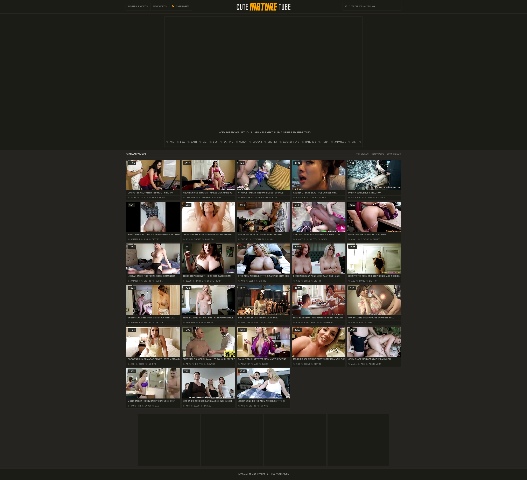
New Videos (160, 6)
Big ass (207, 406)
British (159, 323)
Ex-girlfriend (290, 142)
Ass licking (310, 323)
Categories (182, 6)
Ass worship (325, 323)
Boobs (133, 198)
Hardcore (263, 198)
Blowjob (313, 198)
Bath (193, 142)
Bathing (228, 142)
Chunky (272, 142)
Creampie (190, 198)
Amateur (300, 198)
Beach (324, 239)
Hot (358, 154)
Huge (274, 198)
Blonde (368, 198)
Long (390, 154)
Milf (354, 142)
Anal (354, 239)
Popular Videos (138, 6)
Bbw (182, 142)
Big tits (144, 198)
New (374, 154)
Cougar (257, 142)
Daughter (135, 406)
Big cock (313, 239)
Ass (171, 142)
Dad (157, 406)
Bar (204, 142)
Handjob (310, 142)
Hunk (324, 142)
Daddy (147, 406)
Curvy (243, 142)
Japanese (340, 142)
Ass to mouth (375, 364)
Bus (215, 142)
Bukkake (380, 198)
